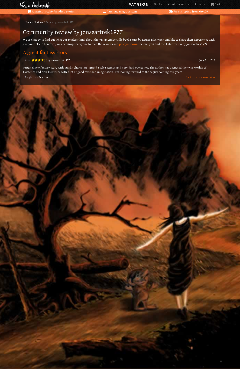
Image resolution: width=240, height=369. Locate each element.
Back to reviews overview (200, 77)
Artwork (200, 4)
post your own (128, 44)
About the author (178, 4)
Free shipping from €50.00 (190, 11)
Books (158, 4)
